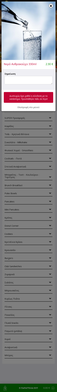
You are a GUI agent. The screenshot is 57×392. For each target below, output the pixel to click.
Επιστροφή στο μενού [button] (28, 107)
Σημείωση (10, 73)
